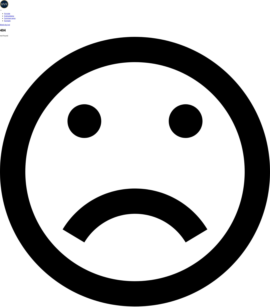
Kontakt (7, 21)
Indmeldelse (9, 16)
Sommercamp (10, 18)
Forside (7, 13)
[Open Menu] (1, 10)
